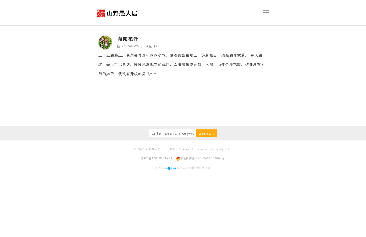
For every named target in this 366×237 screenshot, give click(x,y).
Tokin (228, 149)
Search (206, 133)
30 (160, 46)
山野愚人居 (153, 149)
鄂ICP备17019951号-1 (156, 158)
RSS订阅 (169, 149)
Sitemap (185, 149)
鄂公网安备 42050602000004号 (202, 158)
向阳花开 (127, 39)
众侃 (149, 46)
